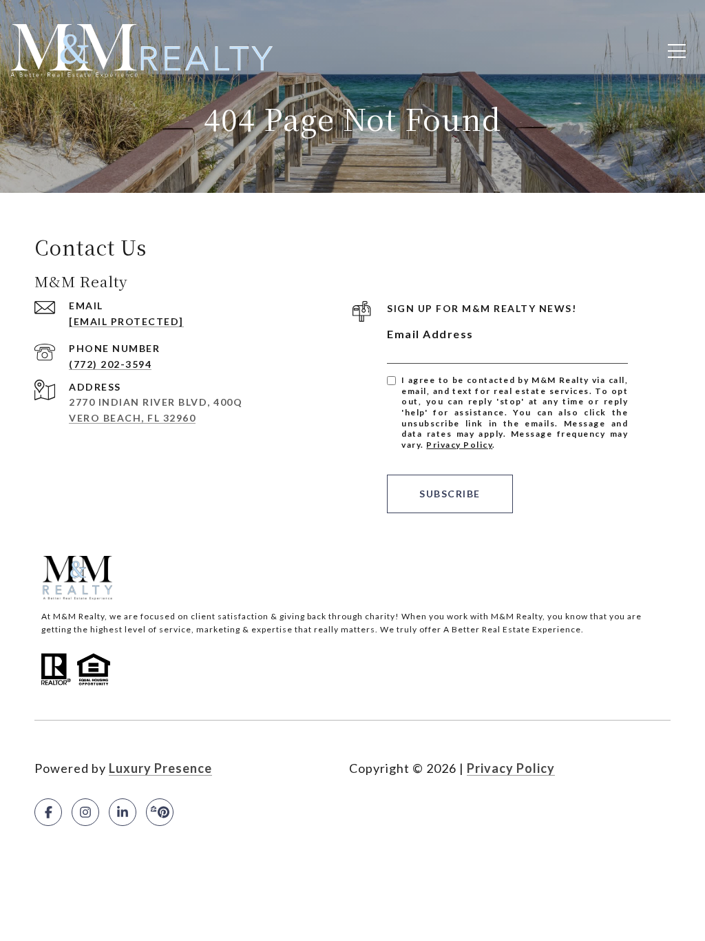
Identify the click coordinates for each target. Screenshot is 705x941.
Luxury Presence (160, 768)
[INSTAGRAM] (85, 812)
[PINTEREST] (159, 812)
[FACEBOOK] (48, 812)
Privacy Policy (459, 445)
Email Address (430, 333)
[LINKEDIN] (122, 812)
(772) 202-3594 (110, 364)
